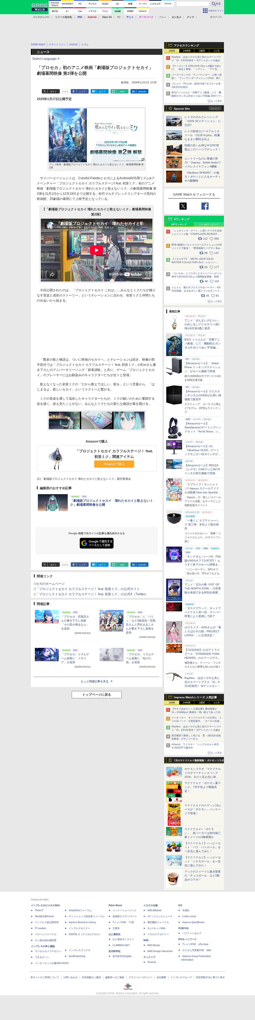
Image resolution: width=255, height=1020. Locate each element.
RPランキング (179, 224)
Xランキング (182, 219)
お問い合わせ (70, 977)
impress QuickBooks (193, 922)
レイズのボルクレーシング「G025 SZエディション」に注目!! (202, 121)
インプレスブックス (79, 950)
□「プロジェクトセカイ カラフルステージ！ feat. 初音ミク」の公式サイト (87, 589)
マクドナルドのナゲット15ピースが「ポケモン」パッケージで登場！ (202, 809)
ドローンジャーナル (45, 934)
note (122, 91)
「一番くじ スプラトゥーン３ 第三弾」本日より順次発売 (201, 524)
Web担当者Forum (44, 916)
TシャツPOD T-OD (123, 922)
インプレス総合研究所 (47, 922)
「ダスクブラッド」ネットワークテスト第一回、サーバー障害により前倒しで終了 (202, 612)
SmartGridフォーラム (80, 910)
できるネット (42, 957)
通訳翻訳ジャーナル (158, 922)
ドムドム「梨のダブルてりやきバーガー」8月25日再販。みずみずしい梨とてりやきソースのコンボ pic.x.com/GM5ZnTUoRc (197, 291)
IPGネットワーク (187, 939)
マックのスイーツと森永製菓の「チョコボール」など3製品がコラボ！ (202, 875)
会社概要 (161, 977)
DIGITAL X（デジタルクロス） (85, 934)
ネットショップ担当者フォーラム (87, 916)
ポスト (53, 91)
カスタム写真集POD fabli (196, 950)
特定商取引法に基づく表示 (210, 977)
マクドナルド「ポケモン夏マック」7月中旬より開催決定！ (202, 787)
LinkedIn (142, 91)
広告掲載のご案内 (91, 977)
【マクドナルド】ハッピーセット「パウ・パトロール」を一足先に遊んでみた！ (202, 847)
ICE (180, 905)
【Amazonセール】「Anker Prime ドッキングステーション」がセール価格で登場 (202, 367)
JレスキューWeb (156, 928)
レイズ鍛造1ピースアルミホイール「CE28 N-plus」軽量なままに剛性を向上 (202, 135)
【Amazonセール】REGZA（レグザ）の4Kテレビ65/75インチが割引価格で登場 (202, 469)
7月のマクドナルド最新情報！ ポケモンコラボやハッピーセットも (199, 761)
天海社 (185, 910)
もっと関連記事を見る (95, 681)
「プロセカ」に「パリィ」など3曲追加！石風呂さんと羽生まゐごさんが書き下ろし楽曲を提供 (140, 624)
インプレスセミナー (79, 928)
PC (119, 17)
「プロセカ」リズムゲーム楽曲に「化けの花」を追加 (140, 658)
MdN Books (153, 945)
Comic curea (189, 916)
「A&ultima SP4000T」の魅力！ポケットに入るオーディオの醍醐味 (202, 176)
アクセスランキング (186, 45)
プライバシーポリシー (140, 977)
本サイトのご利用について (44, 977)
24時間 (186, 50)
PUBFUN (183, 928)
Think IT (39, 910)
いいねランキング (209, 224)
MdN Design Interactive (160, 951)
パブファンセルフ (191, 933)
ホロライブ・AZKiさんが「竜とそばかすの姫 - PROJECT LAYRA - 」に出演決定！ (202, 631)
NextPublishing (77, 956)
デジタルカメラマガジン (48, 951)
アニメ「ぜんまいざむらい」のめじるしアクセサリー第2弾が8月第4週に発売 (202, 324)
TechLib (151, 962)
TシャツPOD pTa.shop (195, 944)
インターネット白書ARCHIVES (52, 963)
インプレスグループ (181, 977)
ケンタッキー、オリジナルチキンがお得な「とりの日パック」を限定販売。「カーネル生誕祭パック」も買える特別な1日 (197, 721)
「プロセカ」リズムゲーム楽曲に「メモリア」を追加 (75, 658)
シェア (82, 91)
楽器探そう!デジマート (125, 916)
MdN (146, 940)
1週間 (202, 50)
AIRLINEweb (154, 910)
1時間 (172, 50)
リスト (65, 91)
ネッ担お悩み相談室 (45, 940)
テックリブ (149, 957)
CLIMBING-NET (121, 945)
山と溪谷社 (115, 934)
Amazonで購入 (114, 464)
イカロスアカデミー (158, 934)
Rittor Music (115, 905)
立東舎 (116, 928)
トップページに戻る (96, 694)
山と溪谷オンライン (123, 939)
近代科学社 (115, 951)
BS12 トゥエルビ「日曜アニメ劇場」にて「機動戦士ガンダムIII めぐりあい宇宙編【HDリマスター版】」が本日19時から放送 (197, 96)
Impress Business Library (82, 922)
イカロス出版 (150, 905)
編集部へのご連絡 (114, 977)
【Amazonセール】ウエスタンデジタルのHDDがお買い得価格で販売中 (202, 395)
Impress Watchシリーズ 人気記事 (195, 697)
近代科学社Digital (122, 956)
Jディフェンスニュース (160, 916)
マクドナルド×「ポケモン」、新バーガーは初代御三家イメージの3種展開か (202, 833)
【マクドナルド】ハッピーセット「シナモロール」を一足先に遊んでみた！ (202, 861)
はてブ (102, 91)
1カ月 (217, 50)
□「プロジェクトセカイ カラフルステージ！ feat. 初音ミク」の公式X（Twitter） (91, 594)
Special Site (182, 108)
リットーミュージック (124, 910)
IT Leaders (40, 928)
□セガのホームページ (49, 583)
